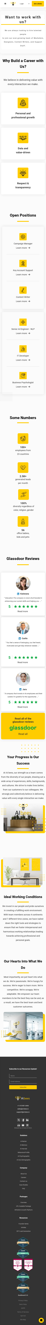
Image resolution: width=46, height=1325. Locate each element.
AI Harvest (23, 1149)
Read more (23, 611)
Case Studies (23, 1185)
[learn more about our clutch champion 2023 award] (23, 1242)
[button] (5, 4)
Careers (23, 1177)
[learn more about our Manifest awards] (23, 1265)
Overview (24, 1202)
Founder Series (23, 1224)
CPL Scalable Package (23, 1206)
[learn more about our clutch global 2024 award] (23, 1276)
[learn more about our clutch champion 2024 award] (23, 1287)
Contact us (23, 1181)
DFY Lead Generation (24, 1231)
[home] (13, 4)
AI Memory (23, 1145)
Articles (23, 1227)
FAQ (23, 1188)
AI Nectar (23, 1141)
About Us (24, 1174)
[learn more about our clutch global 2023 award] (23, 1253)
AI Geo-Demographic (23, 1160)
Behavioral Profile (23, 1152)
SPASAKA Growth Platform (24, 1210)
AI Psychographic (23, 1156)
